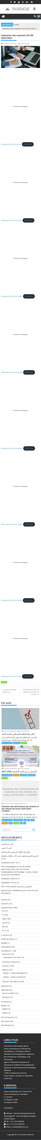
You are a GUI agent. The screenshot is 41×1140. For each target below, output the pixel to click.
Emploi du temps (7, 939)
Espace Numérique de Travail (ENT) (18, 1091)
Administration (25, 44)
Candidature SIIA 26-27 (10, 882)
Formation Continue (9, 962)
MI (21, 823)
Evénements (6, 947)
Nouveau (5, 997)
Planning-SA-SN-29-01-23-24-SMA (11, 372)
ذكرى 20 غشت (6, 848)
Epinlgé (4, 943)
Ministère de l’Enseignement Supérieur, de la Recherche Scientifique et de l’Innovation (19, 1057)
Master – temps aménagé (13, 973)
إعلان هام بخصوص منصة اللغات (9, 690)
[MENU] (38, 16)
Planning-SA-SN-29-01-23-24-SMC (11, 524)
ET (28, 820)
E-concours (8, 1097)
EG (25, 820)
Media (3, 1005)
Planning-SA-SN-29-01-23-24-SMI (11, 220)
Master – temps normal (12, 977)
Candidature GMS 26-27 (10, 878)
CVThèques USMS (11, 1099)
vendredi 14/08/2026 (10, 731)
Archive (4, 899)
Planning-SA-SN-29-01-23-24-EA (11, 676)
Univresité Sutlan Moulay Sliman (16, 1046)
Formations (5, 951)
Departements (18, 820)
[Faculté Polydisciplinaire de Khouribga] (3, 16)
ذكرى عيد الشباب (7, 844)
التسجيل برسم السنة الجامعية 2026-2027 (16, 886)
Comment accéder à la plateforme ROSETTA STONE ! (30, 692)
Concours (4, 903)
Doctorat (5, 954)
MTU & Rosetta (7, 1017)
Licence (4, 682)
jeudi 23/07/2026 (8, 803)
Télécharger (28, 144)
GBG (32, 820)
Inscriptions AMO (10, 1102)
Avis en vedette (7, 743)
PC (24, 823)
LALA (10, 823)
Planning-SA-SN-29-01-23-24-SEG (11, 600)
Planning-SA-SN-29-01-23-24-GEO (11, 448)
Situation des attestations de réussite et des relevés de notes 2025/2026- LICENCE (20, 791)
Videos (5, 1013)
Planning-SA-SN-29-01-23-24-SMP (11, 296)
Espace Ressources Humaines (16, 1094)
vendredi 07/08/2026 (10, 769)
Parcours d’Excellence (10, 981)
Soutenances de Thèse (12, 957)
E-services (5, 935)
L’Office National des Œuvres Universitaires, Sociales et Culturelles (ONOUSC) (18, 1075)
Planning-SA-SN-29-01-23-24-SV (11, 144)
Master (5, 970)
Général (16, 775)
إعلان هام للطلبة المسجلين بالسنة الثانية (15, 852)
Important (17, 743)
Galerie (5, 1009)
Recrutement (6, 1025)
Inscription (31, 775)
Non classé (5, 1021)
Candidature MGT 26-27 (10, 862)
